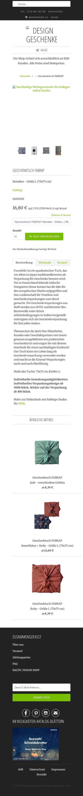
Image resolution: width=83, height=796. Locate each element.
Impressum (58, 769)
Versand (62, 262)
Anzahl (17, 230)
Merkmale (45, 262)
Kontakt (42, 774)
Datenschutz (37, 769)
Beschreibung (24, 262)
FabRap (17, 190)
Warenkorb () (38, 17)
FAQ (15, 663)
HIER (21, 403)
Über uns (18, 644)
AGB (20, 769)
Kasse (54, 17)
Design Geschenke (32, 785)
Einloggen (55, 11)
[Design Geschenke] (41, 34)
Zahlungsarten (21, 657)
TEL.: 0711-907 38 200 (33, 11)
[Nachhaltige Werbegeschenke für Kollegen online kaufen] (41, 88)
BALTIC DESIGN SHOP (26, 670)
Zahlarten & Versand (60, 215)
